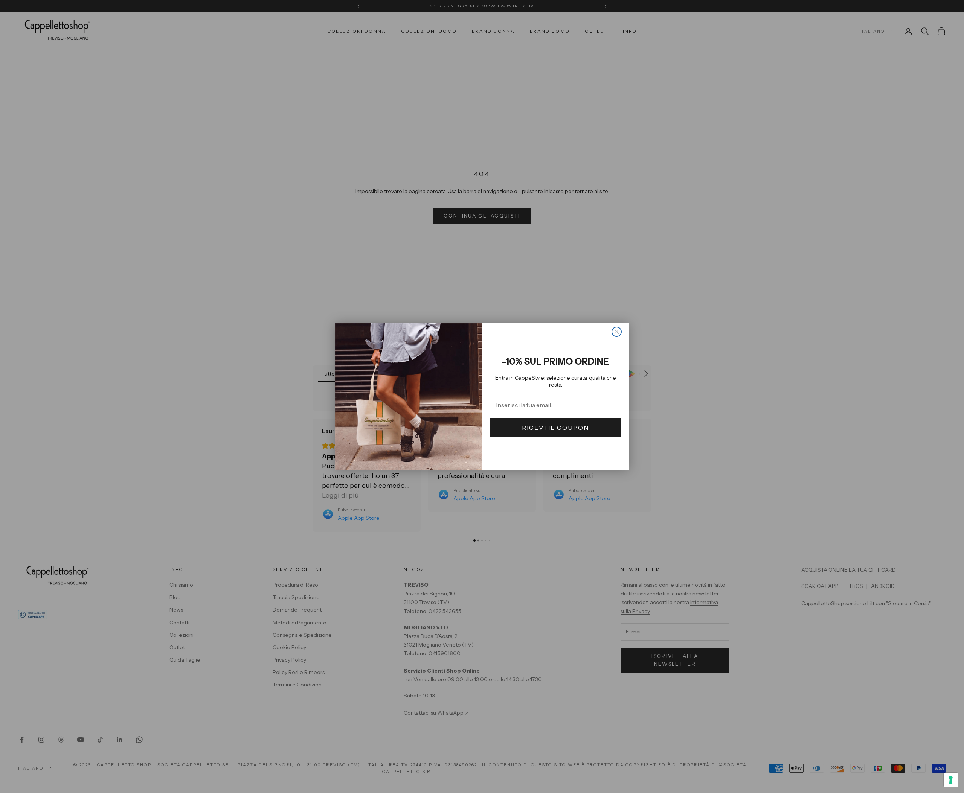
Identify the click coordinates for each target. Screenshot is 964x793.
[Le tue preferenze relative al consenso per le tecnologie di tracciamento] (951, 780)
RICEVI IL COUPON (555, 427)
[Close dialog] (616, 331)
